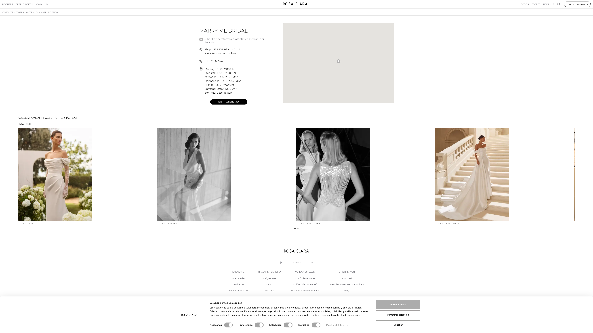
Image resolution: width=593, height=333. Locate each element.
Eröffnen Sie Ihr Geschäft (305, 284)
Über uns (548, 4)
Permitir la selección (398, 314)
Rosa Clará (347, 278)
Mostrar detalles (335, 325)
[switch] (259, 325)
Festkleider (238, 284)
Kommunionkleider (238, 290)
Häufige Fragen (269, 278)
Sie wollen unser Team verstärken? (347, 284)
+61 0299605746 (214, 61)
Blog (346, 290)
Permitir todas (398, 304)
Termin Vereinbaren (577, 4)
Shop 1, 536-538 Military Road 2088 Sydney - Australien (222, 51)
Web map (269, 290)
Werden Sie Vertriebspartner (305, 290)
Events (525, 4)
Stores (536, 4)
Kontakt (269, 284)
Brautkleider (238, 278)
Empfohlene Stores (305, 278)
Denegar (398, 324)
